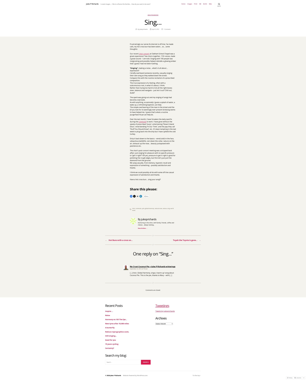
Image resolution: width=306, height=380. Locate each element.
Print (195, 4)
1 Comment (167, 29)
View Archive (142, 228)
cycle (143, 208)
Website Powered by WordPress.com (135, 375)
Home (183, 4)
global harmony (149, 208)
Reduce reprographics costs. (117, 332)
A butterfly (110, 328)
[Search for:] (122, 362)
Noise (107, 315)
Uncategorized (153, 15)
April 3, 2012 (155, 29)
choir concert (144, 54)
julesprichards (143, 29)
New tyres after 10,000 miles (117, 323)
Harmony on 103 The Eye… (116, 319)
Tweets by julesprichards (165, 311)
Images (189, 4)
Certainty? (109, 348)
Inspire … (109, 311)
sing (168, 208)
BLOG (205, 4)
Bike (210, 4)
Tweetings (162, 305)
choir (133, 208)
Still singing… (111, 336)
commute (142, 122)
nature (165, 208)
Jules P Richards (92, 4)
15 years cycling (111, 344)
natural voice (158, 208)
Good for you (110, 340)
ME (200, 4)
